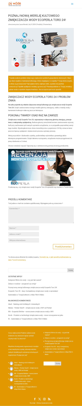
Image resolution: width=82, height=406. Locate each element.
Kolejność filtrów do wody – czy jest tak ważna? (24, 280)
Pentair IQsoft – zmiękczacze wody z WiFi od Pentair (33, 308)
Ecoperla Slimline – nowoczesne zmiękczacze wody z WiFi (33, 312)
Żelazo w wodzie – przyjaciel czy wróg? (22, 284)
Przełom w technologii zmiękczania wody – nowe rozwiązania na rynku (38, 315)
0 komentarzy (47, 24)
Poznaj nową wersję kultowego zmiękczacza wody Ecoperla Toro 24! (32, 287)
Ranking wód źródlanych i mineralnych (26, 304)
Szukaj (58, 363)
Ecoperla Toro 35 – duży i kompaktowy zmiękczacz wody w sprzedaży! (33, 291)
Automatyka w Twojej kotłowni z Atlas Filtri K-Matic (26, 295)
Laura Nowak (23, 24)
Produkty (39, 24)
